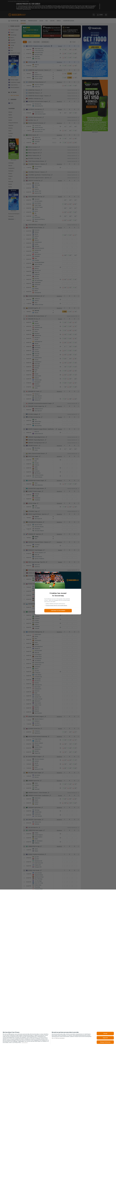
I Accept (105, 1033)
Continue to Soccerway (58, 610)
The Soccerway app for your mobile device (56, 605)
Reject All (105, 1037)
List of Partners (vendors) (58, 1038)
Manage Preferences (105, 1042)
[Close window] (78, 574)
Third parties (24, 1042)
